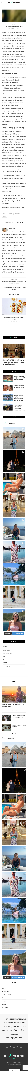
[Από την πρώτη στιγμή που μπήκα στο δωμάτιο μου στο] (14, 552)
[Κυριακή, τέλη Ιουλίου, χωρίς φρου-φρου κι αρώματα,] (14, 484)
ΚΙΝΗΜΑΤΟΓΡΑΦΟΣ (8, 653)
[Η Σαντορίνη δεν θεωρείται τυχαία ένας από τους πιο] (14, 529)
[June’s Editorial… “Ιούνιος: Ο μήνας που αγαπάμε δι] (14, 620)
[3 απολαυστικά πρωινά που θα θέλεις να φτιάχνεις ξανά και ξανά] (14, 306)
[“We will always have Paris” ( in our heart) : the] (14, 438)
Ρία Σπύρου (11, 28)
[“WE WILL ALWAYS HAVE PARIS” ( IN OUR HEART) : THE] (14, 754)
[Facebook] (7, 1046)
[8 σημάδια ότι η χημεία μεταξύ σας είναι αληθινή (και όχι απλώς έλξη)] (8, 378)
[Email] (21, 1046)
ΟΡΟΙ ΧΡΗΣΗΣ (13, 1062)
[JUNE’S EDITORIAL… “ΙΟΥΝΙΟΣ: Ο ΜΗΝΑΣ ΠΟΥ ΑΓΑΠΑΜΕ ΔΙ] (14, 962)
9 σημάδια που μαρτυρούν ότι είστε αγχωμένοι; (19, 726)
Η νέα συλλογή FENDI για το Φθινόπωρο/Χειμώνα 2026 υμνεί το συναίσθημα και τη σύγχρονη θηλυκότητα (13, 362)
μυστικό (10, 213)
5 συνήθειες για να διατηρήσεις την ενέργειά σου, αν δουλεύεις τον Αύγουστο (19, 407)
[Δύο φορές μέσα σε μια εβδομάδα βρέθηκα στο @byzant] (14, 506)
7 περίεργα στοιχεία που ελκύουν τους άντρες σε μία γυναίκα (18, 716)
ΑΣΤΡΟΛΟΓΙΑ (6, 666)
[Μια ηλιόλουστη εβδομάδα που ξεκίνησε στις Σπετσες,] (14, 597)
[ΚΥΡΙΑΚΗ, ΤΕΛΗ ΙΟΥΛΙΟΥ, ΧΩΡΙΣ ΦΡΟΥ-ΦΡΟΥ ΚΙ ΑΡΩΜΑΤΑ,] (14, 806)
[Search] (26, 2)
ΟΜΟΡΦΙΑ (5, 647)
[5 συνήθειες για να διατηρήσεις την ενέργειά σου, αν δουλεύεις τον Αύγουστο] (8, 407)
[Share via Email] (22, 222)
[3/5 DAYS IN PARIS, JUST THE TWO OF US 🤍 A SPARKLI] (14, 780)
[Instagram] (14, 1046)
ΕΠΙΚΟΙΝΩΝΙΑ (19, 1062)
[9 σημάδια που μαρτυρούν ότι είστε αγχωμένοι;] (6, 727)
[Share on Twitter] (18, 222)
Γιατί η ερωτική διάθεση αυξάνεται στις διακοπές (19, 386)
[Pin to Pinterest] (20, 222)
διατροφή (4, 213)
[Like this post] (15, 222)
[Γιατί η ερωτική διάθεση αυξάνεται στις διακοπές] (8, 388)
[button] (3, 310)
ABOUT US (8, 1062)
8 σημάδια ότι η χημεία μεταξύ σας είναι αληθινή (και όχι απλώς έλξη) (19, 377)
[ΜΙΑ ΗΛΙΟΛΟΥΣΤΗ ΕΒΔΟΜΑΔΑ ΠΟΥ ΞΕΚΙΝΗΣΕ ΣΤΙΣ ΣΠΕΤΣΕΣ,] (14, 936)
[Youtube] (17, 1046)
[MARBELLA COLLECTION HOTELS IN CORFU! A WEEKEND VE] (14, 910)
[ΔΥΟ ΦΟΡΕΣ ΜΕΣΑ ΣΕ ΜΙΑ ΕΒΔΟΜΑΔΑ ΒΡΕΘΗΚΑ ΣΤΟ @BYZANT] (14, 832)
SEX (4, 656)
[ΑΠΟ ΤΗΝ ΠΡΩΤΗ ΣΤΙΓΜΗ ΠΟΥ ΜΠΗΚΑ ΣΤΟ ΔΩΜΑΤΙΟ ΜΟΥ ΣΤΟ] (14, 884)
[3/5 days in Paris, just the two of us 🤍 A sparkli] (14, 461)
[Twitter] (10, 1046)
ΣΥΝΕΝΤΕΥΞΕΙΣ (6, 650)
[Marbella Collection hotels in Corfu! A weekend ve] (14, 574)
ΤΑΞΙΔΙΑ (5, 659)
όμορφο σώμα (17, 213)
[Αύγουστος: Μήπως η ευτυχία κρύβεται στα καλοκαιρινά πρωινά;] (14, 694)
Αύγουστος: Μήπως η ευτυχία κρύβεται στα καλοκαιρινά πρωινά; (13, 705)
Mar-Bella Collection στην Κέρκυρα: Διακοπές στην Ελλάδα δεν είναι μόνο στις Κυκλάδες (19, 398)
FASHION (5, 663)
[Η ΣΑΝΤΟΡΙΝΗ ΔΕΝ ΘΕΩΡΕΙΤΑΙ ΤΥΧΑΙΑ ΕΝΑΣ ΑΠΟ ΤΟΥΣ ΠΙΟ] (14, 858)
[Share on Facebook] (17, 222)
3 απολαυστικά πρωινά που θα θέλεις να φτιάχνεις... (14, 317)
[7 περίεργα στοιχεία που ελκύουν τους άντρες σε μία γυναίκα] (6, 718)
